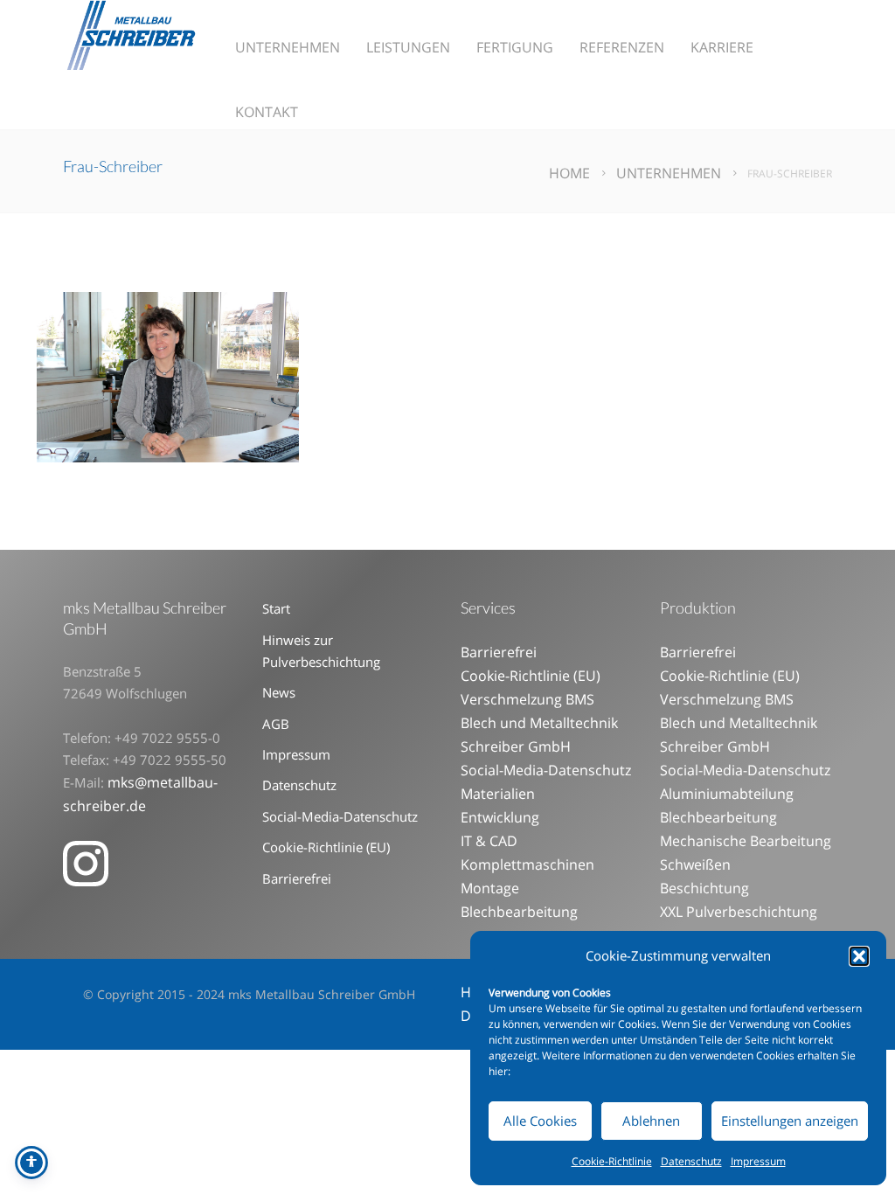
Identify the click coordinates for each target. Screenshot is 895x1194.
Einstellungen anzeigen (789, 1120)
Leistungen (408, 47)
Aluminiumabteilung (727, 793)
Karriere (721, 47)
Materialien (498, 793)
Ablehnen (651, 1120)
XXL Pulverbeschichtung (738, 911)
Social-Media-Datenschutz (340, 816)
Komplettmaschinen (527, 864)
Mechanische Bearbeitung (745, 840)
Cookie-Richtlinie (612, 1161)
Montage (490, 888)
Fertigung (514, 47)
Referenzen (621, 47)
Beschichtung (704, 888)
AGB (275, 723)
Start (276, 608)
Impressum (758, 1161)
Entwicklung (500, 817)
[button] (859, 956)
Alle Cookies (540, 1120)
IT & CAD (489, 840)
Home (569, 173)
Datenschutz (691, 1161)
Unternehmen (287, 47)
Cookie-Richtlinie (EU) (326, 847)
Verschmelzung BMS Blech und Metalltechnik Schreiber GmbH (539, 723)
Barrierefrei (296, 878)
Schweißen (695, 864)
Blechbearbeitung (519, 911)
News (278, 692)
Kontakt (266, 111)
